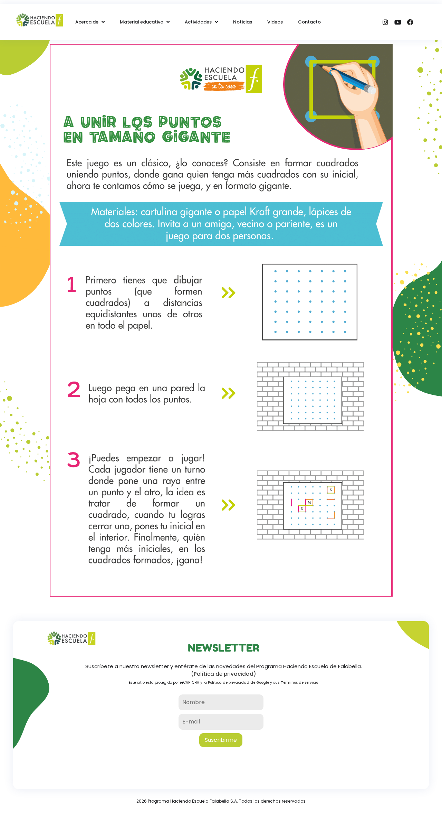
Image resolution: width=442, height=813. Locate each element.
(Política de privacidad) (223, 674)
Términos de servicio (299, 682)
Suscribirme (221, 740)
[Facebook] (410, 22)
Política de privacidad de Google (238, 682)
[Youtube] (398, 22)
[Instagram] (385, 22)
